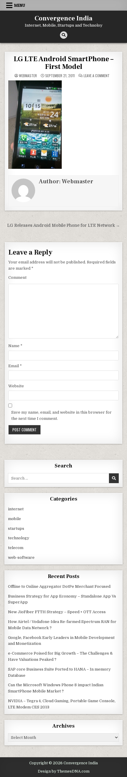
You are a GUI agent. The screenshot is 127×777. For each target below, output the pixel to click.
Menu (19, 5)
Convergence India (63, 18)
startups (16, 528)
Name (15, 346)
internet (16, 509)
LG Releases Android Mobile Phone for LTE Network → (63, 225)
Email (15, 366)
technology (18, 538)
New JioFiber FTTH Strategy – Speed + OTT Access (57, 612)
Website (16, 386)
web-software (21, 557)
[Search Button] (63, 35)
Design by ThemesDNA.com (63, 771)
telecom (15, 547)
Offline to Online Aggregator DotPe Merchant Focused (59, 586)
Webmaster (28, 75)
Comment (17, 277)
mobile (14, 519)
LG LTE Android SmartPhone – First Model (63, 62)
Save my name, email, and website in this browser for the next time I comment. (61, 415)
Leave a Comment (97, 75)
